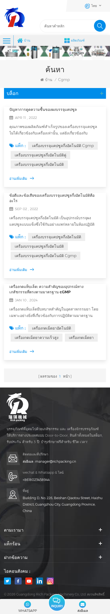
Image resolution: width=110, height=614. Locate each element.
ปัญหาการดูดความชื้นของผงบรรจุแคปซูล (43, 109)
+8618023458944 (36, 480)
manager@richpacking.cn (55, 461)
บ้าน (27, 40)
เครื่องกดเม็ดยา (81, 337)
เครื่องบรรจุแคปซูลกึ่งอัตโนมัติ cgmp (63, 145)
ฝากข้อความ (57, 603)
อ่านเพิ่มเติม (18, 178)
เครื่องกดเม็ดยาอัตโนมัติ (51, 328)
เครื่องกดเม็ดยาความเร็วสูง (36, 337)
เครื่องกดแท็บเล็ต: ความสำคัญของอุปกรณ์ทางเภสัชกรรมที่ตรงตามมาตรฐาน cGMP (46, 289)
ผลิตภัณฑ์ (78, 40)
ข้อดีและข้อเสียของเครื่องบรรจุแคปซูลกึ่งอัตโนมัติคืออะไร (52, 198)
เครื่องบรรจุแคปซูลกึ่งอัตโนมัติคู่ (40, 155)
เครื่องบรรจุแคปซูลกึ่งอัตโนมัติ (39, 164)
